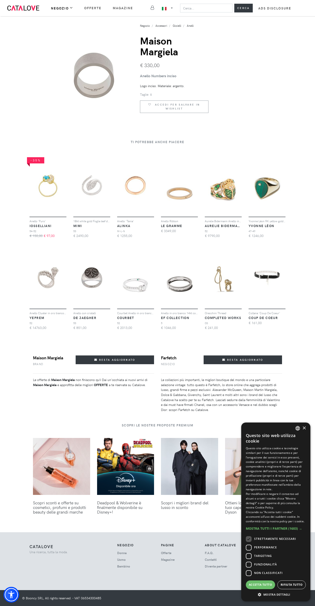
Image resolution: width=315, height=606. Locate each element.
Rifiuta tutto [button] (292, 585)
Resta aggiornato (116, 359)
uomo (121, 559)
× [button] (304, 428)
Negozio (60, 8)
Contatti (211, 559)
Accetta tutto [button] (260, 585)
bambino (123, 566)
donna (122, 553)
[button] (11, 594)
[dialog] (275, 512)
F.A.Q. (209, 553)
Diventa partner (216, 566)
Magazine (123, 8)
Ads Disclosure (274, 8)
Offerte (93, 8)
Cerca (243, 8)
